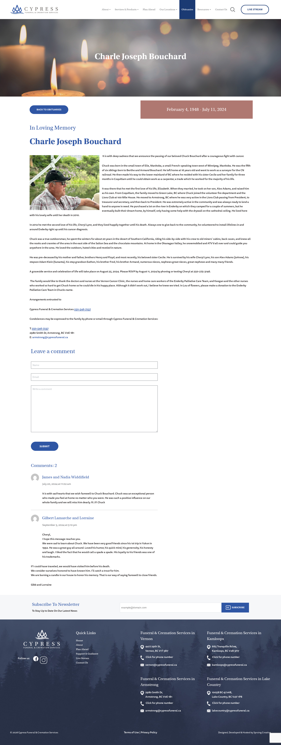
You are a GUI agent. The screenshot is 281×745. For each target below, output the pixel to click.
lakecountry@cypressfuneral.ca (230, 710)
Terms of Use (131, 732)
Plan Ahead (149, 9)
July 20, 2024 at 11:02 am (56, 484)
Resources (203, 9)
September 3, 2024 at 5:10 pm (59, 525)
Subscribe (238, 607)
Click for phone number (159, 657)
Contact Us (221, 9)
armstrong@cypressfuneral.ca (50, 337)
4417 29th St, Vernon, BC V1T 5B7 (156, 648)
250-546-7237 (82, 309)
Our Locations (167, 9)
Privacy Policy (149, 732)
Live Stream (254, 9)
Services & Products (126, 9)
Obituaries (187, 9)
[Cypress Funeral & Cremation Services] (41, 639)
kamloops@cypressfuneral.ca (229, 665)
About (105, 9)
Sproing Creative (262, 732)
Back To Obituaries (49, 109)
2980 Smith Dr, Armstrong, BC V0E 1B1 (158, 694)
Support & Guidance (87, 653)
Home (79, 640)
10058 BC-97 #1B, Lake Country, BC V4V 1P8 (227, 694)
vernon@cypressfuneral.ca (161, 665)
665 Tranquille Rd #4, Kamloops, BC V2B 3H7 (225, 648)
